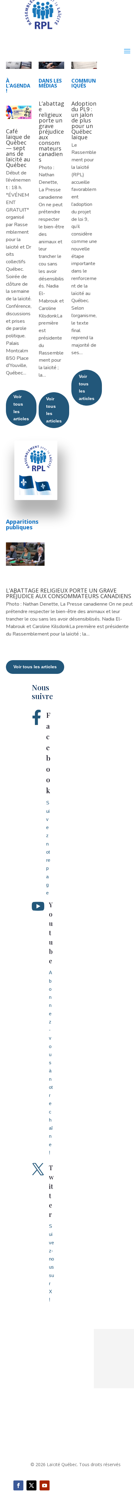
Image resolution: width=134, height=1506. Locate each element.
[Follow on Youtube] (45, 1485)
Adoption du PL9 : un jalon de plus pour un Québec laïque (83, 120)
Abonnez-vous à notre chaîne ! (51, 1062)
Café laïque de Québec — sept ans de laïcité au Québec (18, 148)
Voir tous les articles (21, 407)
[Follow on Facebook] (18, 1485)
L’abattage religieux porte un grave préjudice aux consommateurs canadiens (51, 131)
